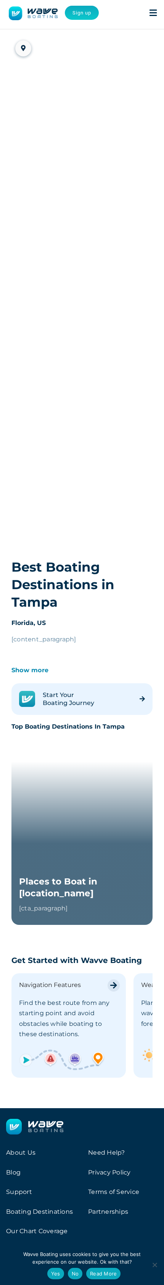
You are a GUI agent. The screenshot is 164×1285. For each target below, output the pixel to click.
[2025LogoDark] (33, 9)
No (75, 1274)
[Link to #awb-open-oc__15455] (153, 13)
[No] (154, 1265)
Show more (29, 670)
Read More (103, 1274)
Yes (55, 1274)
